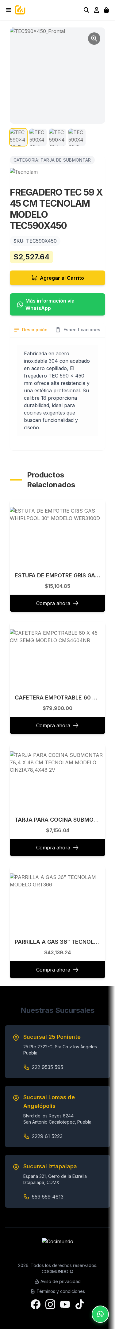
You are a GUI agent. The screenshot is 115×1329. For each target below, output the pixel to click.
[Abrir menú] (8, 9)
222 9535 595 (47, 1067)
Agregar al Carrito (62, 278)
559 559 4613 (47, 1197)
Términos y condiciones (60, 1291)
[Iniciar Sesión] (96, 9)
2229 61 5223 (47, 1136)
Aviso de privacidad (60, 1281)
